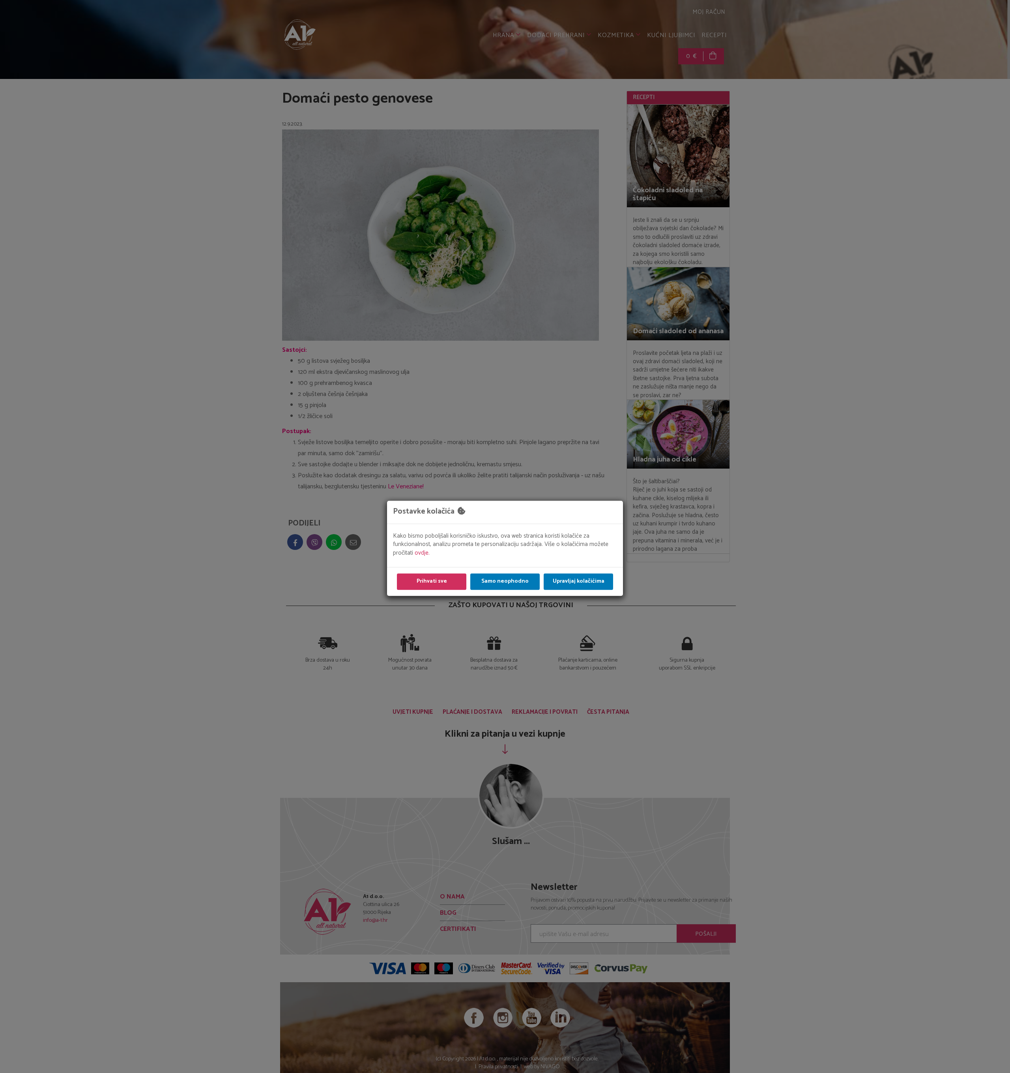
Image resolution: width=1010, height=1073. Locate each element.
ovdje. (422, 553)
